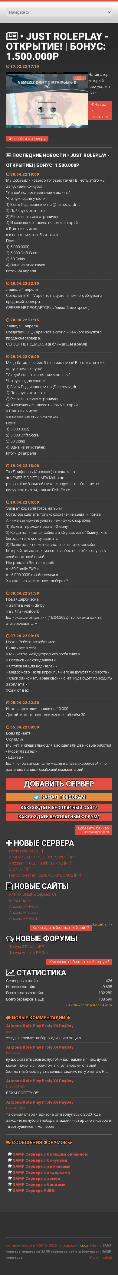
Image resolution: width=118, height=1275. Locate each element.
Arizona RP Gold (23, 918)
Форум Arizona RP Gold (29, 952)
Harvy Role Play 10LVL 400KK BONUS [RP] (45, 875)
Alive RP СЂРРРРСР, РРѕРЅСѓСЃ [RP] (41, 857)
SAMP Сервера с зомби (36, 1178)
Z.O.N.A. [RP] (19, 869)
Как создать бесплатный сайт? (61, 927)
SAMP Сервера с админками (41, 1166)
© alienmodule (101, 1258)
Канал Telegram (63, 797)
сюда (84, 1245)
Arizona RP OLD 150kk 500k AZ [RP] (40, 863)
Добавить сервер (59, 784)
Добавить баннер (93, 830)
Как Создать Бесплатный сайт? (59, 807)
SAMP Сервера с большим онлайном (50, 1154)
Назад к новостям (100, 110)
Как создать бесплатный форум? (79, 961)
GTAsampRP (20, 900)
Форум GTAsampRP (26, 946)
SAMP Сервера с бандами (39, 1184)
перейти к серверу (28, 138)
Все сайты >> (102, 924)
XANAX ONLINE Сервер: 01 (32, 894)
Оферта (96, 1245)
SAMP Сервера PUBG (34, 1190)
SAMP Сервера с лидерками (41, 1172)
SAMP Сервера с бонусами (40, 1160)
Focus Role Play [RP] (26, 851)
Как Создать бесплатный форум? (59, 816)
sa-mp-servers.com (20, 1245)
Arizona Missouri (23, 912)
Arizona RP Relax (23, 906)
